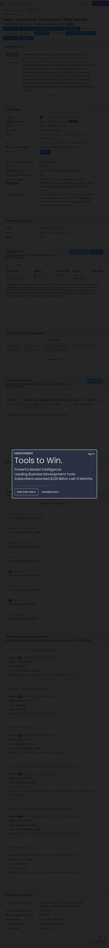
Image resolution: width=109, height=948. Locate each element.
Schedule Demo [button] (50, 491)
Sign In (91, 453)
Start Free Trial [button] (25, 491)
